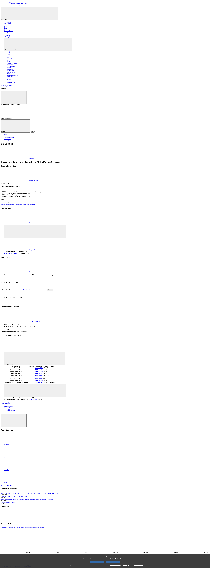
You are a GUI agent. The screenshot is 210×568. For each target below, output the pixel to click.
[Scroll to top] (14, 420)
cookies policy (126, 565)
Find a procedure (5, 88)
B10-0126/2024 (39, 377)
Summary (50, 289)
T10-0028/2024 (26, 289)
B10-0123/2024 (39, 371)
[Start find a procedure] (14, 97)
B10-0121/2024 (39, 368)
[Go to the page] (34, 288)
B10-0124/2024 (39, 373)
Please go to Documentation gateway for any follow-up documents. (18, 204)
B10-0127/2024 (39, 378)
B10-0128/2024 (39, 380)
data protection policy (115, 565)
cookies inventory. (138, 565)
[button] (25, 520)
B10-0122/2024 (39, 369)
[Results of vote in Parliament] (34, 303)
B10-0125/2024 (39, 375)
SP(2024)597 (34, 399)
